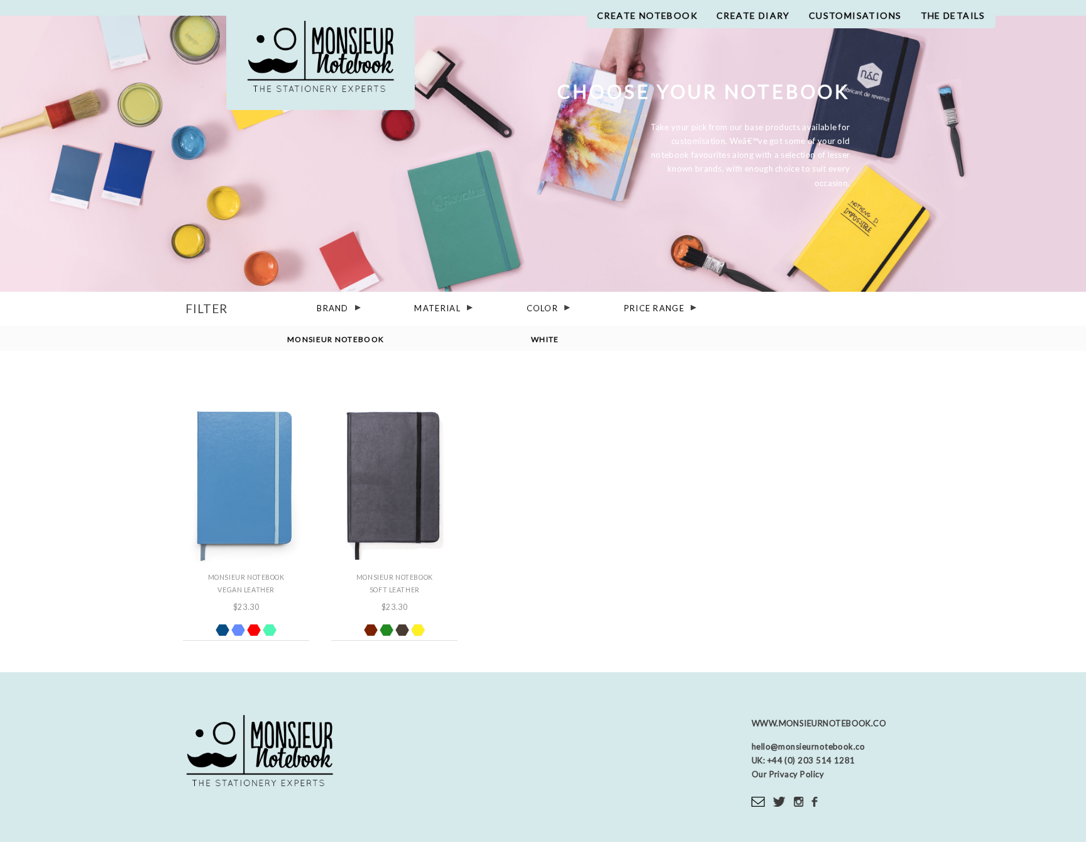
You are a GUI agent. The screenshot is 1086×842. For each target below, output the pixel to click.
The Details (953, 15)
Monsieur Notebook (320, 61)
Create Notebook (647, 15)
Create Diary (753, 15)
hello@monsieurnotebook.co (808, 746)
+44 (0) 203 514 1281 (810, 760)
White (545, 338)
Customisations (855, 15)
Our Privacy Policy (788, 774)
